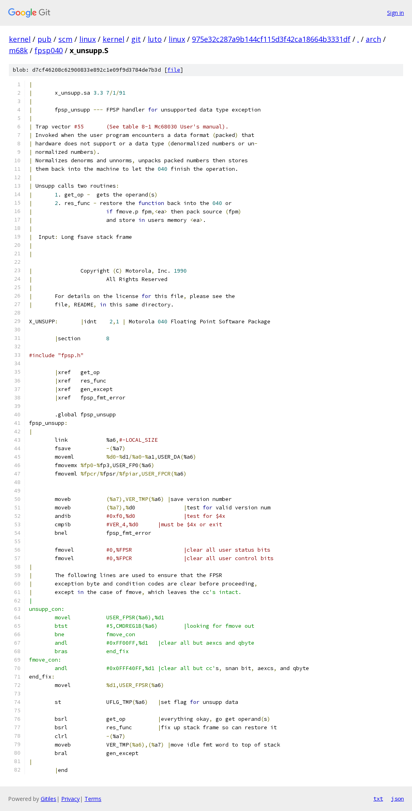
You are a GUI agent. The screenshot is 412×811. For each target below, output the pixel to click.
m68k (18, 50)
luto (155, 39)
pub (44, 39)
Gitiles (48, 799)
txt (378, 798)
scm (65, 39)
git (136, 39)
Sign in (395, 13)
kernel (20, 39)
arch (373, 39)
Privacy (70, 799)
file (173, 69)
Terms (92, 799)
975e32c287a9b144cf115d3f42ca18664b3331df (271, 39)
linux (87, 39)
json (397, 798)
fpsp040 (49, 50)
